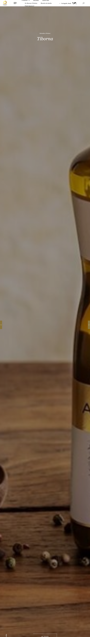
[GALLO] (5, 3)
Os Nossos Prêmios (31, 3)
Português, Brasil (66, 3)
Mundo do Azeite (46, 3)
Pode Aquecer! (29, 6)
